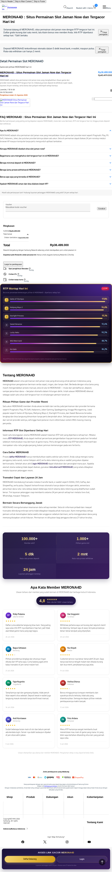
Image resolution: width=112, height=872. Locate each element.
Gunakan (101, 209)
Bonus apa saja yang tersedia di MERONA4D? (20, 177)
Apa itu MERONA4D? (9, 130)
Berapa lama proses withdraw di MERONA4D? (20, 170)
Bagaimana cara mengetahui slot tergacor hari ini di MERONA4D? (29, 156)
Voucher (9, 205)
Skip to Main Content (23, 1)
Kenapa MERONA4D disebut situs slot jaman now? (22, 149)
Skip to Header (7, 1)
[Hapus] (110, 90)
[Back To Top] (102, 862)
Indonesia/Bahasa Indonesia (14, 829)
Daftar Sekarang (30, 859)
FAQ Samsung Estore (50, 786)
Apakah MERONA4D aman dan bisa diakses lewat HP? (24, 184)
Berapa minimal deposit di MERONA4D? (18, 163)
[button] (16, 234)
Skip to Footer (39, 1)
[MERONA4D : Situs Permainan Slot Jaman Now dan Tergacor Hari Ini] (15, 103)
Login (82, 859)
